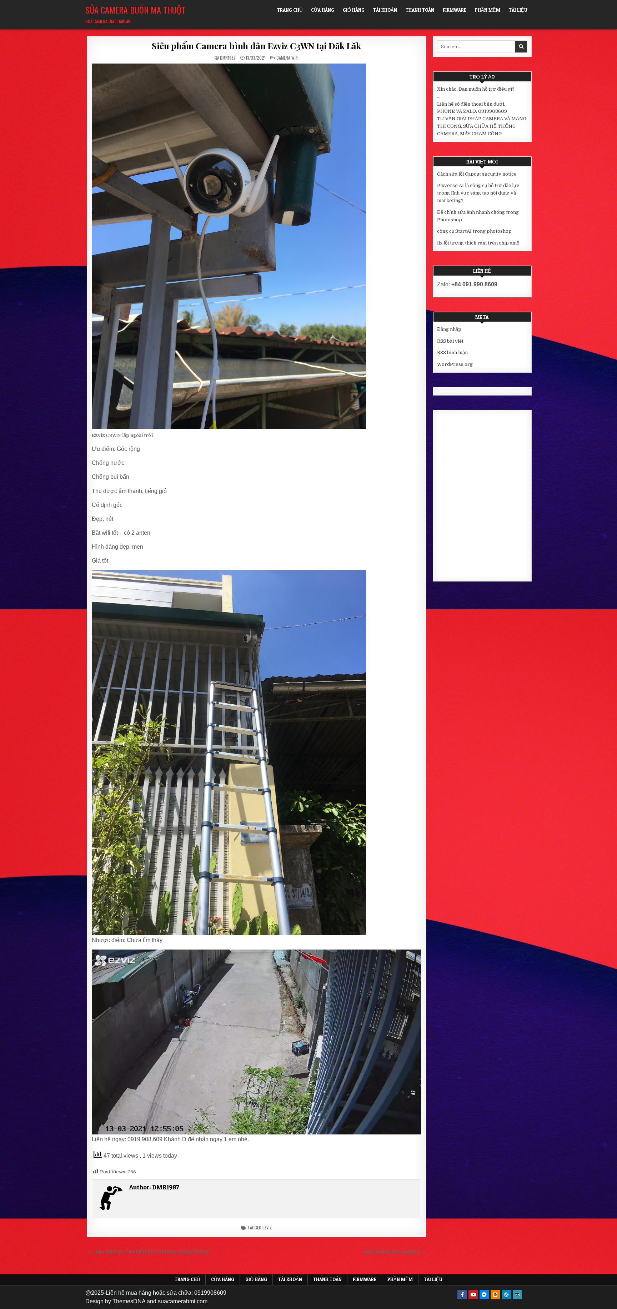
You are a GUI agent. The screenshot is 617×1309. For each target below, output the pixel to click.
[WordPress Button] (506, 1294)
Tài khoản (385, 10)
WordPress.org (455, 364)
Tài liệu (518, 10)
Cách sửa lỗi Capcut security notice (477, 174)
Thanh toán (420, 10)
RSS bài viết (450, 341)
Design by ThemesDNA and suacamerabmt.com (146, 1301)
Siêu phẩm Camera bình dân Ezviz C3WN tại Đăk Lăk (256, 45)
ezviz (267, 1227)
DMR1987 (228, 58)
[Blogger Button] (495, 1294)
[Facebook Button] (462, 1294)
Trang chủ (289, 10)
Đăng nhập (449, 329)
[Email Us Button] (517, 1294)
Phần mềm (487, 10)
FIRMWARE (454, 10)
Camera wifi (287, 58)
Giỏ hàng (354, 10)
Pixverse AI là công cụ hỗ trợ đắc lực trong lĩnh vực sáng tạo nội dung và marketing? (478, 193)
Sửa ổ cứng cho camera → (395, 1251)
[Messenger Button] (484, 1294)
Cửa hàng (322, 10)
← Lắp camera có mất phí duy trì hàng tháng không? (149, 1251)
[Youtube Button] (473, 1294)
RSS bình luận (452, 352)
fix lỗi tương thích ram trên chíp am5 (478, 243)
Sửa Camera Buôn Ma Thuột (135, 9)
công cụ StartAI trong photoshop (474, 231)
